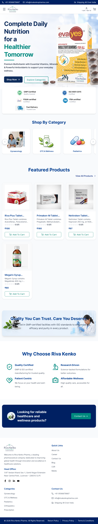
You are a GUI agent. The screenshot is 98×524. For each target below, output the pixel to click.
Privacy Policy (68, 521)
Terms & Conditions (86, 521)
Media (54, 471)
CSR (53, 467)
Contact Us (56, 458)
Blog (53, 462)
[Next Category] (93, 142)
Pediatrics (8, 502)
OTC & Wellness (10, 498)
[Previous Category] (5, 142)
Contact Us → (81, 416)
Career (54, 454)
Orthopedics (9, 506)
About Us (55, 450)
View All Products (84, 176)
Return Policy (53, 521)
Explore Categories (36, 79)
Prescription (9, 510)
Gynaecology (9, 493)
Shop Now (12, 79)
